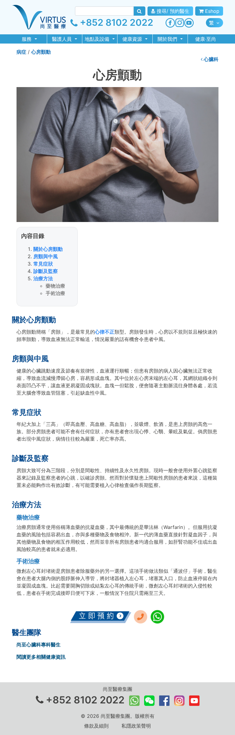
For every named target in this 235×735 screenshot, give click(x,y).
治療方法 (43, 278)
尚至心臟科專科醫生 (39, 644)
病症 (21, 52)
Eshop (211, 11)
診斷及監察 (45, 271)
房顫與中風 (45, 256)
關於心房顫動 (48, 249)
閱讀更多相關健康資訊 (41, 657)
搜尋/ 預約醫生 (172, 11)
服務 (27, 39)
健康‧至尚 (205, 39)
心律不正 (104, 332)
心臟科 (210, 59)
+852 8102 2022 (115, 22)
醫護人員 (62, 39)
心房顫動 (41, 52)
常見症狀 (43, 264)
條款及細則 (96, 726)
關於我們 (168, 39)
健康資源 (133, 39)
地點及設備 (98, 39)
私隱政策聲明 (136, 726)
